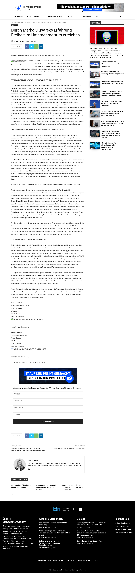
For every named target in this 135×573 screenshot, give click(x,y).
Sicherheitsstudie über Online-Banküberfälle (70, 448)
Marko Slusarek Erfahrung (69, 275)
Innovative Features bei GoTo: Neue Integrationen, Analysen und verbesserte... (112, 74)
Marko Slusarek (43, 61)
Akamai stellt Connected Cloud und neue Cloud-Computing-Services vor (111, 104)
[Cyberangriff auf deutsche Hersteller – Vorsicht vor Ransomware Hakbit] (107, 35)
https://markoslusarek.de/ (20, 327)
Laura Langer (20, 41)
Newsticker (18, 22)
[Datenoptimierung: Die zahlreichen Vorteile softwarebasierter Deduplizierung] (95, 145)
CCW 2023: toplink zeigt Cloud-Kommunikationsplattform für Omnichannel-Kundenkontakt (111, 94)
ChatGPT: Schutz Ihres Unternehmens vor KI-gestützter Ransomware (112, 64)
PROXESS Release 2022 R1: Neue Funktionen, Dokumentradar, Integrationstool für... (112, 113)
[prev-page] (12, 494)
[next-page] (16, 494)
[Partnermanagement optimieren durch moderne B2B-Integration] (95, 84)
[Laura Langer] (12, 41)
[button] (121, 16)
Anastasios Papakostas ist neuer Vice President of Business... (46, 487)
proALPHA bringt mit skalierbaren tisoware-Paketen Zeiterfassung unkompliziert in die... (112, 123)
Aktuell (92, 43)
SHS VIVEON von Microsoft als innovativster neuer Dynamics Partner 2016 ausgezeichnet (91, 533)
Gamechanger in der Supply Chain (90, 541)
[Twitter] (31, 46)
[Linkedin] (41, 46)
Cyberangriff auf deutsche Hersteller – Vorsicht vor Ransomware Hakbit (92, 524)
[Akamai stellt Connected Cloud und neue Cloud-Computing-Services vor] (95, 104)
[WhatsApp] (36, 46)
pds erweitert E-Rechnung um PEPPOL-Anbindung (54, 524)
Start (12, 22)
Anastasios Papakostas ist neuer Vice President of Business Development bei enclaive (54, 533)
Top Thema (93, 67)
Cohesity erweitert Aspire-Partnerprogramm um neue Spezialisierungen (71, 487)
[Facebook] (27, 46)
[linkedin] (29, 469)
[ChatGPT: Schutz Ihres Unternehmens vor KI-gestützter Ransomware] (95, 64)
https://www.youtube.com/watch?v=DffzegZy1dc (28, 362)
